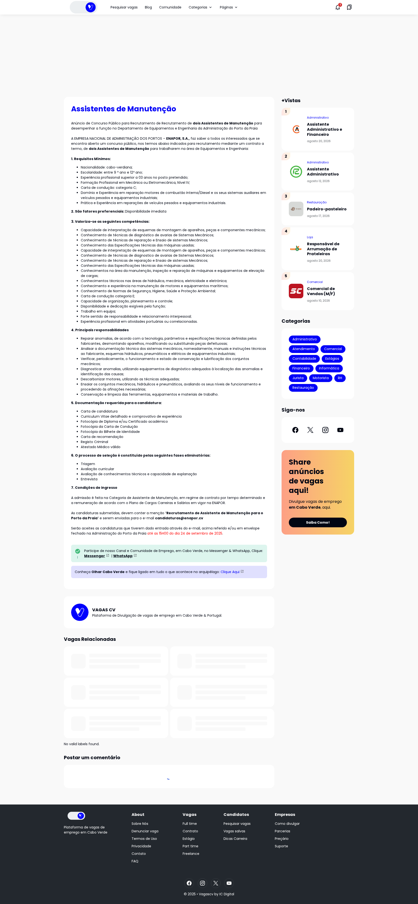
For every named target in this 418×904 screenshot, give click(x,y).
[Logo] (76, 816)
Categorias (198, 7)
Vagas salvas (234, 831)
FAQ (135, 861)
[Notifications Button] (338, 7)
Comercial (315, 282)
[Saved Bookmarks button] (349, 7)
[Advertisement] (209, 56)
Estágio (189, 838)
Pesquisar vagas (124, 7)
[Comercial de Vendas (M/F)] (296, 291)
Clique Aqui (230, 571)
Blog (148, 7)
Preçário (282, 838)
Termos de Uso (144, 838)
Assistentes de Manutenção (123, 109)
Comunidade (170, 7)
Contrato (190, 831)
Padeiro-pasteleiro (327, 209)
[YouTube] (340, 430)
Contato (139, 853)
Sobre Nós (140, 823)
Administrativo (318, 117)
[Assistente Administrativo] (296, 171)
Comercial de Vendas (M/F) (321, 291)
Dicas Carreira (235, 838)
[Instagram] (325, 430)
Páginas (226, 7)
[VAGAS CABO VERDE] (83, 7)
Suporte (281, 846)
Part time (190, 846)
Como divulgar (287, 823)
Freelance (191, 853)
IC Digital (226, 894)
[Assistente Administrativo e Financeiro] (296, 129)
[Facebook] (295, 430)
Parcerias (282, 831)
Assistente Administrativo (323, 172)
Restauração (317, 202)
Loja (310, 237)
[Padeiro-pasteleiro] (296, 209)
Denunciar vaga (145, 831)
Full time (190, 823)
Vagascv (206, 894)
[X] (310, 430)
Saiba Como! (318, 522)
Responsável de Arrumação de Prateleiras (323, 249)
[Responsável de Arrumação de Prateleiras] (296, 248)
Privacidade (141, 846)
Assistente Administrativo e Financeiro (324, 129)
